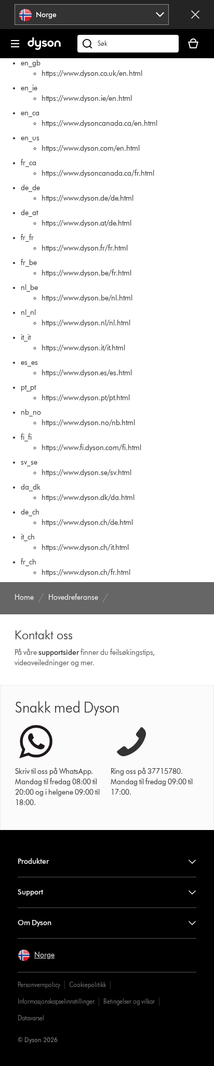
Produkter (33, 861)
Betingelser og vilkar (129, 1001)
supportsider (58, 652)
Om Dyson (34, 922)
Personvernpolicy (39, 985)
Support (30, 892)
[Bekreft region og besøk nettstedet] (195, 14)
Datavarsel (31, 1018)
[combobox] (92, 14)
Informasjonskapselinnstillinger (56, 1001)
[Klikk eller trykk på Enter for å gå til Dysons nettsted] (44, 47)
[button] (36, 955)
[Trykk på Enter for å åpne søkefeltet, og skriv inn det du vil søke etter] (128, 43)
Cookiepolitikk (87, 985)
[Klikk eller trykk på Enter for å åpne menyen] (15, 43)
